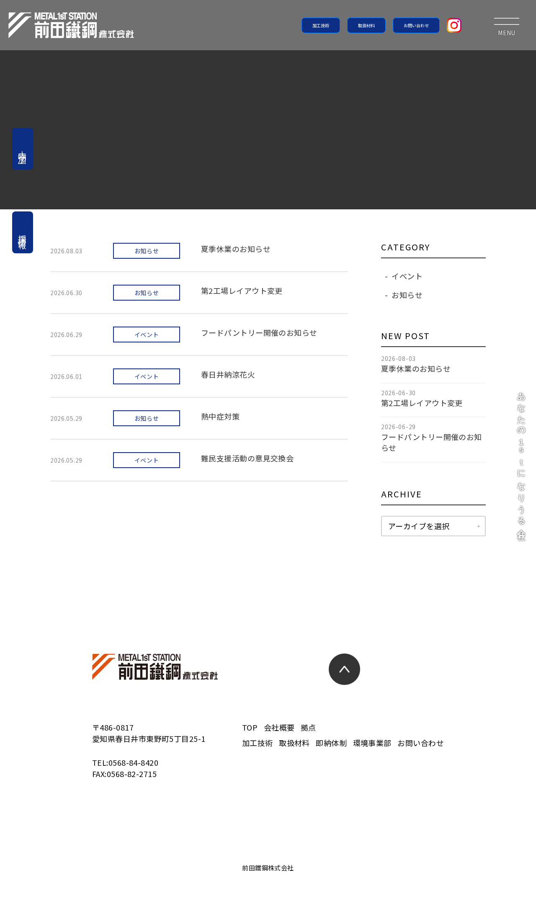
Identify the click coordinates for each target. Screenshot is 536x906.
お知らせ (407, 294)
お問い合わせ (416, 25)
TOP (250, 727)
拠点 (308, 727)
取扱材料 (366, 25)
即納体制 (331, 742)
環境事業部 (372, 742)
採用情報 (22, 232)
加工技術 (320, 25)
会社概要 (279, 727)
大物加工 (22, 148)
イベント (407, 275)
